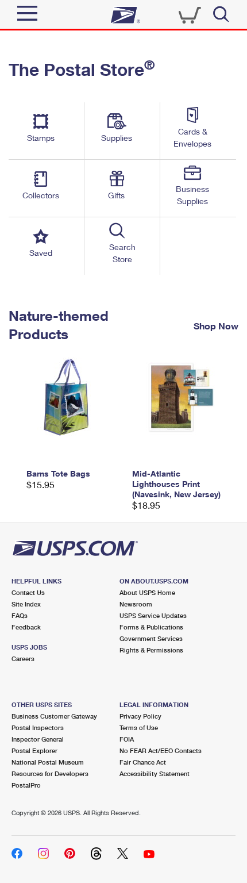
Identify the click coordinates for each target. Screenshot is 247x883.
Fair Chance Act (142, 762)
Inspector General (37, 739)
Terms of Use (138, 727)
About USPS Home (147, 592)
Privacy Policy (140, 716)
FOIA (126, 739)
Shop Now (216, 325)
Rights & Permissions (151, 650)
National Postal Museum (47, 762)
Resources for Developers (49, 773)
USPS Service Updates (153, 615)
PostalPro (26, 785)
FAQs (19, 615)
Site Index (26, 604)
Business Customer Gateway (54, 716)
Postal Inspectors (37, 727)
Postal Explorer (34, 750)
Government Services (151, 638)
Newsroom (135, 604)
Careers (22, 658)
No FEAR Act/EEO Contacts (160, 750)
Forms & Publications (151, 627)
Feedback (26, 627)
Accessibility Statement (154, 773)
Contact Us (28, 592)
